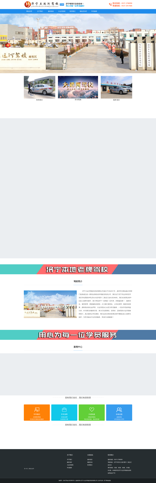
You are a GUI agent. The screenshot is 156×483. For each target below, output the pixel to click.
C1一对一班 (66, 148)
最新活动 (89, 462)
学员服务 (94, 11)
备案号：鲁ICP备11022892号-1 (67, 480)
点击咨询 (53, 159)
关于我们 (40, 11)
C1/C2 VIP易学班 (32, 238)
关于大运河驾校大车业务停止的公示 (39, 383)
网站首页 (29, 11)
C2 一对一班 (104, 148)
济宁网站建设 (107, 480)
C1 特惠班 (29, 148)
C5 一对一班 (30, 193)
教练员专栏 (83, 11)
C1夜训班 (65, 193)
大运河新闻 (61, 11)
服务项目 (51, 11)
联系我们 (72, 11)
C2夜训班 (102, 193)
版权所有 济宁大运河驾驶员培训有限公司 (86, 480)
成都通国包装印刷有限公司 (7, 478)
